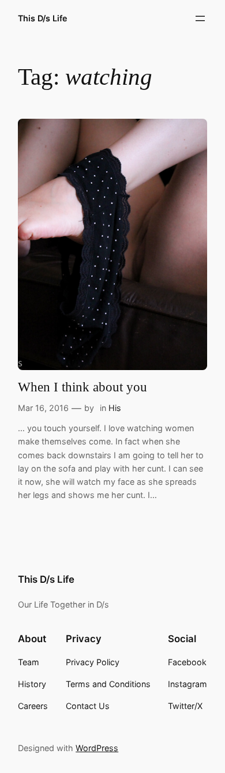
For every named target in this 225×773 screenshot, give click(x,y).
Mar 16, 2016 (43, 408)
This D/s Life (43, 18)
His (114, 408)
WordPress (97, 748)
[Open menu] (200, 18)
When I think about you (82, 387)
